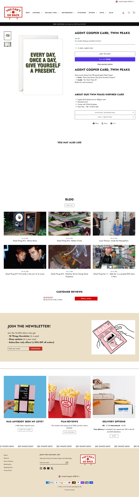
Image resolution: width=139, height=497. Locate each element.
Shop (114, 436)
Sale (111, 13)
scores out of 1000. (70, 425)
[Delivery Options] (114, 397)
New (28, 13)
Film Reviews (69, 432)
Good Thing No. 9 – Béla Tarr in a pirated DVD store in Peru (114, 275)
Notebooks (67, 13)
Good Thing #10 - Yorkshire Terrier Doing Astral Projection (69, 275)
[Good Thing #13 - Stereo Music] (25, 223)
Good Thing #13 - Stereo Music (25, 240)
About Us (6, 458)
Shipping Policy (8, 467)
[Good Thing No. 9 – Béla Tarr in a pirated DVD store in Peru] (114, 257)
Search (6, 455)
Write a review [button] (86, 298)
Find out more (25, 430)
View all (69, 205)
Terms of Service (8, 461)
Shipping (85, 41)
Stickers (82, 13)
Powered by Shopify (69, 490)
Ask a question (105, 117)
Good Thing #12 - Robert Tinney (69, 240)
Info (102, 13)
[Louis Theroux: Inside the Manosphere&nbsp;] (114, 223)
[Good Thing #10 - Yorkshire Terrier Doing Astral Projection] (69, 257)
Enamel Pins (51, 13)
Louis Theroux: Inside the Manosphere (114, 240)
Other (92, 13)
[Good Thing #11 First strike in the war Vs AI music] (25, 257)
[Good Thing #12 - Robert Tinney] (69, 223)
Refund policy (7, 464)
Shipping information (105, 113)
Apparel (37, 13)
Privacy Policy (8, 470)
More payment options (105, 64)
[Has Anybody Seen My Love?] (25, 397)
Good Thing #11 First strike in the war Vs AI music (24, 274)
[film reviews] (69, 397)
